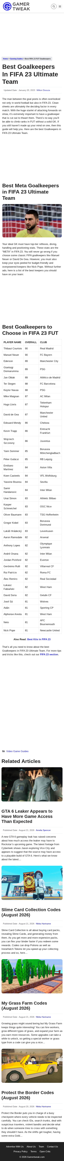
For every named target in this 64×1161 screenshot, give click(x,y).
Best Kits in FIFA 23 (38, 639)
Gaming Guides (16, 59)
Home (5, 59)
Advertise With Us (15, 1146)
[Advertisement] (32, 33)
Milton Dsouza (43, 90)
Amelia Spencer (43, 830)
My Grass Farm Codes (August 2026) (24, 1006)
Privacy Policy (21, 1151)
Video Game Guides (17, 751)
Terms (34, 1151)
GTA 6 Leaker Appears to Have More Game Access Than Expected (27, 816)
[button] (53, 6)
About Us (31, 1146)
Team (41, 1146)
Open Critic (45, 1151)
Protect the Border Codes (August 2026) (27, 1095)
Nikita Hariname (43, 923)
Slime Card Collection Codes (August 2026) (31, 912)
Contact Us (52, 1146)
